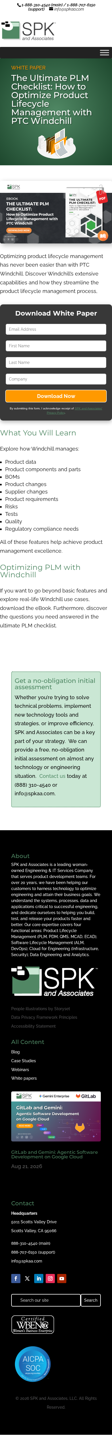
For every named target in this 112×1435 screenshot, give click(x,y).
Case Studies (23, 1061)
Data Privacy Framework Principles (44, 1017)
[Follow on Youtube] (61, 1278)
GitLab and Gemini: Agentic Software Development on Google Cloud (54, 1154)
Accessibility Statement (33, 1026)
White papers (24, 1078)
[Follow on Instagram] (50, 1278)
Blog (15, 1052)
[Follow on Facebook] (15, 1278)
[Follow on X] (27, 1278)
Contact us (52, 776)
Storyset (62, 1008)
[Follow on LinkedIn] (38, 1278)
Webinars (20, 1069)
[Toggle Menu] (104, 52)
